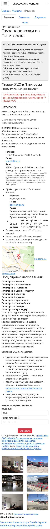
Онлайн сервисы (38, 522)
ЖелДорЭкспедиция (26, 3)
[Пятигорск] (12, 464)
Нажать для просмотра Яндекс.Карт (20, 88)
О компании (6, 522)
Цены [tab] (25, 22)
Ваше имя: (7, 408)
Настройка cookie (33, 525)
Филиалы (17, 522)
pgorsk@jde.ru (13, 161)
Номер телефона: (11, 417)
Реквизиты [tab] (24, 17)
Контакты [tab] (9, 17)
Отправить (25, 430)
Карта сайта (18, 525)
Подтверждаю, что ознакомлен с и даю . (25, 442)
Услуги (26, 522)
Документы (5, 525)
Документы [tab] (40, 17)
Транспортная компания (26, 514)
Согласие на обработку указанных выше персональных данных (21, 447)
